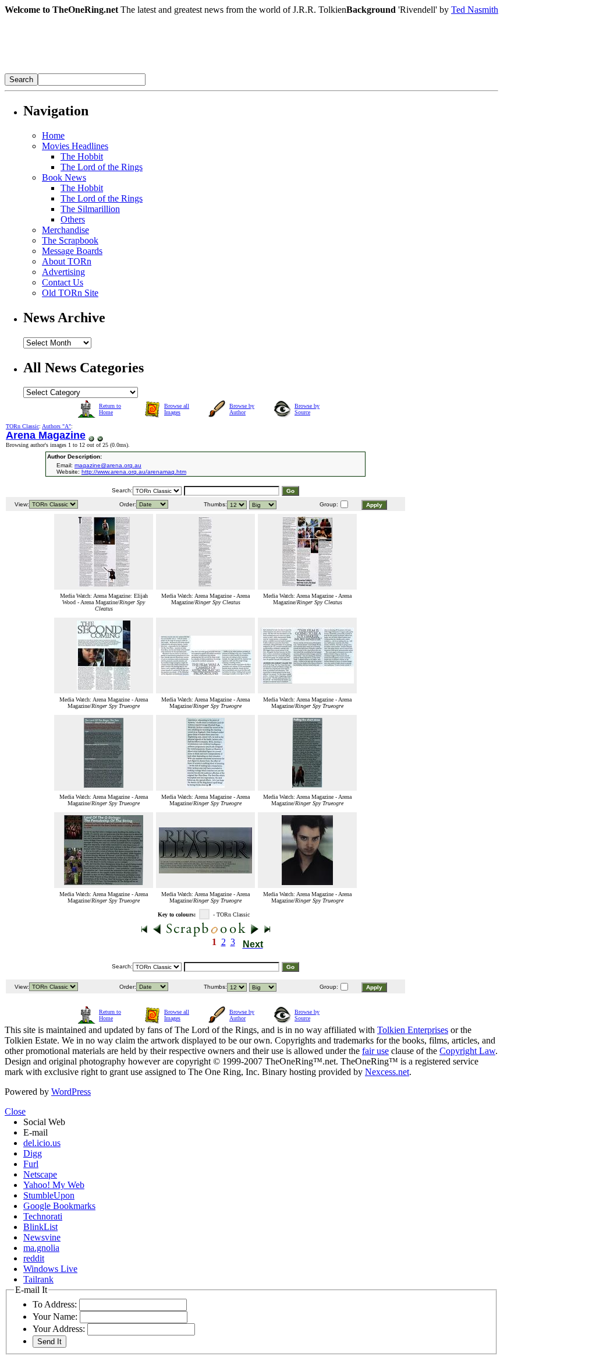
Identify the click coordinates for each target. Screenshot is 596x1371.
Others (73, 219)
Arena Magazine (46, 435)
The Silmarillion (90, 209)
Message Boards (72, 251)
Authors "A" (56, 426)
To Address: (55, 1304)
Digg (32, 1153)
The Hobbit (82, 156)
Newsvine (42, 1237)
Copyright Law (467, 1051)
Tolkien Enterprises (412, 1030)
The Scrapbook (70, 240)
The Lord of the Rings (102, 167)
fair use (375, 1051)
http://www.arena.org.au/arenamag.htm (133, 471)
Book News (64, 177)
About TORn (66, 261)
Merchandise (65, 230)
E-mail (35, 1132)
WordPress (71, 1092)
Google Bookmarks (59, 1206)
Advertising (63, 272)
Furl (30, 1164)
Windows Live (50, 1269)
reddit (33, 1258)
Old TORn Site (70, 293)
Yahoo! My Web (53, 1185)
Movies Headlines (75, 146)
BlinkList (40, 1227)
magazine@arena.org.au (107, 465)
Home (53, 135)
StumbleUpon (48, 1195)
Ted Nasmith (474, 10)
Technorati (42, 1216)
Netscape (40, 1174)
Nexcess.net (387, 1072)
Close (15, 1111)
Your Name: (55, 1316)
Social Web (44, 1122)
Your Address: (59, 1329)
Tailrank (38, 1279)
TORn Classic (22, 426)
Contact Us (62, 282)
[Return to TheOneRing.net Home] (179, 70)
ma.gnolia (41, 1248)
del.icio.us (42, 1143)
